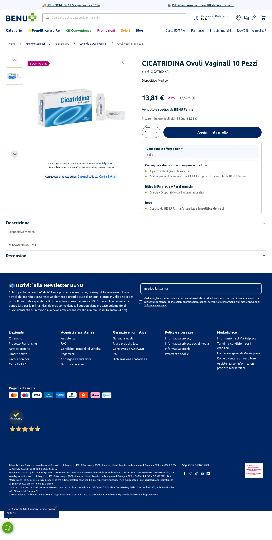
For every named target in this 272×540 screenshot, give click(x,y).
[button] (7, 527)
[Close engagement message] (56, 507)
